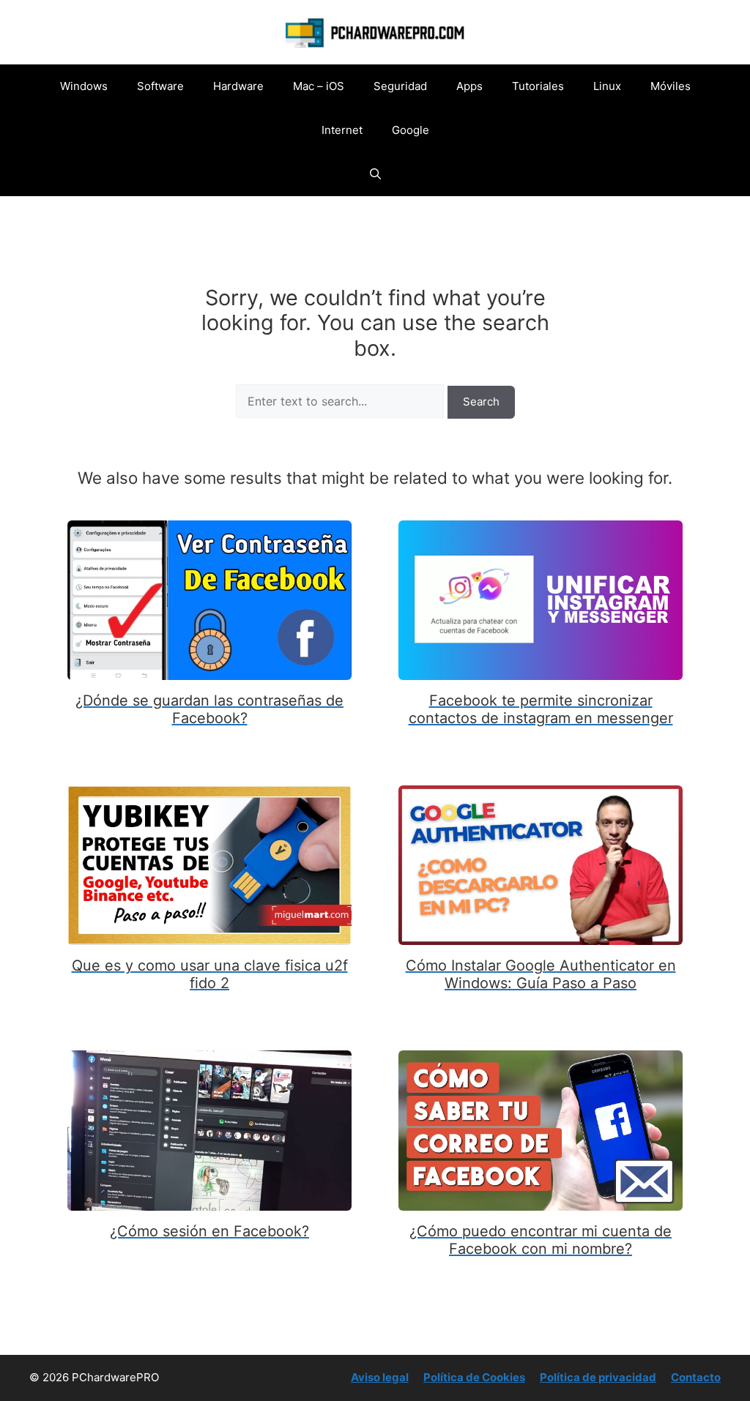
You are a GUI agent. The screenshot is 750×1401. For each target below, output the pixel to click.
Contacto (696, 1377)
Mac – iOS (318, 86)
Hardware (238, 86)
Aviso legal (380, 1377)
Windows (84, 86)
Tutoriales (538, 86)
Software (160, 86)
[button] (375, 174)
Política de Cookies (474, 1377)
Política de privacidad (598, 1377)
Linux (607, 86)
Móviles (670, 86)
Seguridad (400, 86)
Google (410, 130)
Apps (469, 86)
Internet (342, 130)
